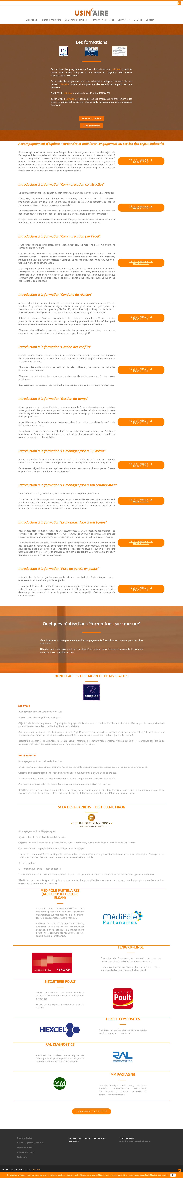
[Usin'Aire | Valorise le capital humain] (91, 11)
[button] (91, 118)
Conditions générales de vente (30, 1143)
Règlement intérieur (25, 1148)
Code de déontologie (26, 1152)
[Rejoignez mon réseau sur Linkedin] (179, 3)
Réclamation (22, 1157)
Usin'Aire (36, 1170)
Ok (173, 1175)
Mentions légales (24, 1138)
